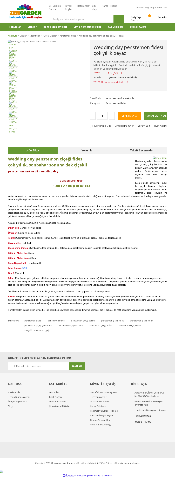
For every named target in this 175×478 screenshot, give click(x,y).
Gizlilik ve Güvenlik (100, 401)
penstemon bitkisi (56, 320)
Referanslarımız (98, 397)
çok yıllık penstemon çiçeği (37, 330)
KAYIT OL (76, 366)
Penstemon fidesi (116, 103)
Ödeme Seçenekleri (100, 420)
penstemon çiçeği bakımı (83, 320)
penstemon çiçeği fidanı (141, 320)
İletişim (114, 5)
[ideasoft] (69, 475)
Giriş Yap (136, 17)
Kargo (105, 5)
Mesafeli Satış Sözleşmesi (103, 392)
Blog (10, 406)
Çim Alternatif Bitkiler (59, 406)
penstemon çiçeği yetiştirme (38, 325)
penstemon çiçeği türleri (100, 325)
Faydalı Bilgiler (68, 7)
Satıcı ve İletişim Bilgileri (102, 415)
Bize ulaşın (95, 7)
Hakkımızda (14, 392)
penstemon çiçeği (33, 320)
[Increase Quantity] (112, 116)
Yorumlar (88, 150)
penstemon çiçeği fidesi (112, 320)
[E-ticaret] (87, 475)
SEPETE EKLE (129, 116)
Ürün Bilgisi (32, 150)
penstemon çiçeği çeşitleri (70, 325)
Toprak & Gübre (57, 401)
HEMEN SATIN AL (155, 116)
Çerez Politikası (98, 406)
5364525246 (143, 416)
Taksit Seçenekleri (142, 150)
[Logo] (26, 11)
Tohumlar (54, 392)
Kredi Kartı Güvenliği (100, 424)
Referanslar (83, 5)
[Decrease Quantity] (93, 116)
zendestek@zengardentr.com (151, 7)
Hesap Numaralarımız (19, 397)
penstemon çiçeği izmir (130, 325)
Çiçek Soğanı (55, 397)
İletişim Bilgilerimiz (17, 401)
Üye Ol (134, 20)
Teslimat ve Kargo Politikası (104, 411)
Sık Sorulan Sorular (55, 7)
